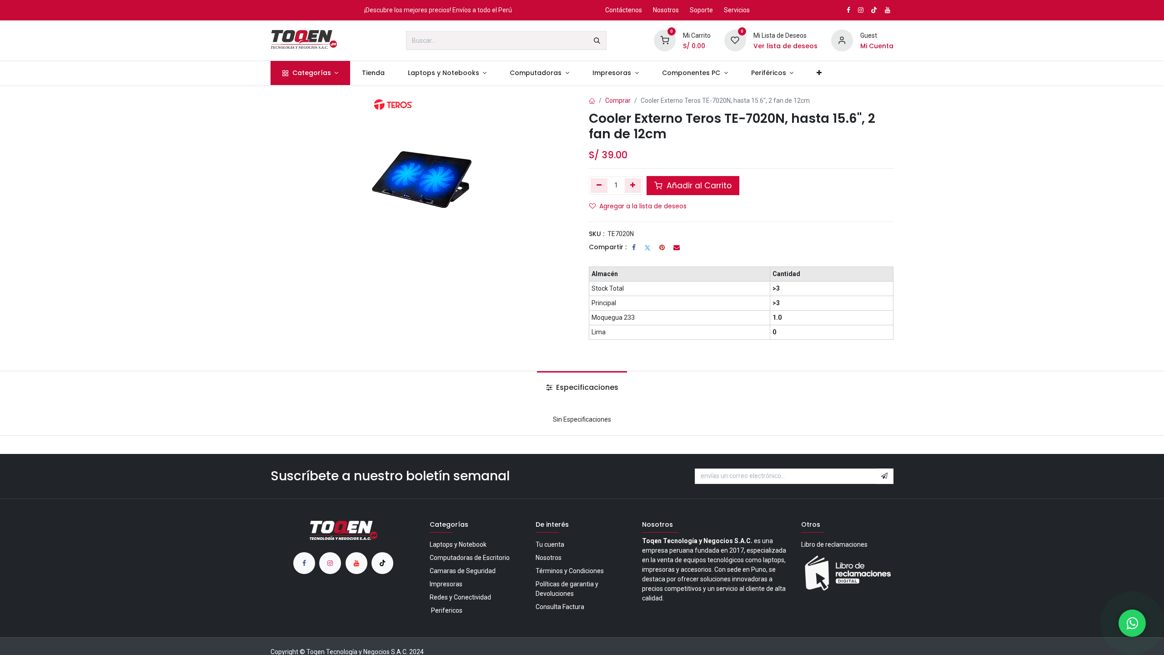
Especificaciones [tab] (586, 387)
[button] (884, 476)
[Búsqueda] (597, 40)
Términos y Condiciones (570, 570)
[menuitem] (310, 73)
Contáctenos (623, 10)
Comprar (618, 100)
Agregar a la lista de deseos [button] (643, 206)
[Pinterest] (662, 247)
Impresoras (446, 584)
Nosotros (666, 10)
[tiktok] (382, 563)
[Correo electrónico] (676, 247)
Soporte (701, 10)
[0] (665, 40)
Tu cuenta (550, 544)
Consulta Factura (560, 606)
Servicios (737, 10)
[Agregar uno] (633, 185)
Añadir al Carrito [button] (698, 185)
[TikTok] (873, 10)
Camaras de (463, 570)
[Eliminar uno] (599, 185)
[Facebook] (634, 247)
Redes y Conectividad (460, 597)
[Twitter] (647, 247)
